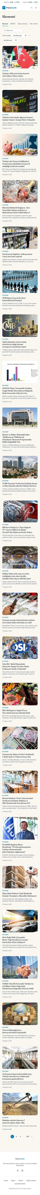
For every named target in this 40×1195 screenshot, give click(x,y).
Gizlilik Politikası (31, 1180)
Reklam (20, 1180)
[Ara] (31, 7)
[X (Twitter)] (17, 1170)
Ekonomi (5, 24)
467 (27, 1136)
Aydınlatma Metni (20, 1184)
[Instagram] (22, 1170)
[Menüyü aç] (36, 7)
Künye (6, 1180)
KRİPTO (12, 24)
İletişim (13, 1180)
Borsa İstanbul (23, 24)
